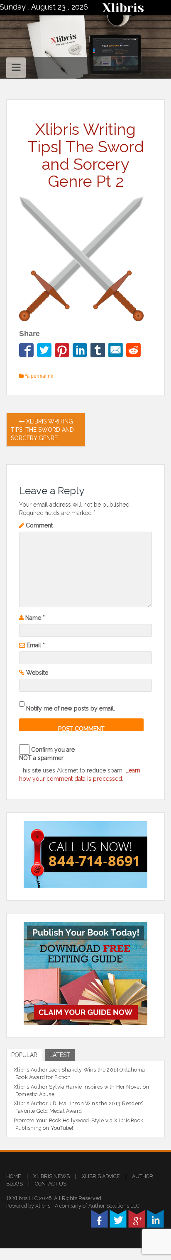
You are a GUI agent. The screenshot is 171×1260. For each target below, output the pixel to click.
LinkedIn (155, 1219)
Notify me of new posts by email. (70, 708)
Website (37, 672)
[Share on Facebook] (26, 350)
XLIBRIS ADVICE (101, 1176)
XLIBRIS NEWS (51, 1176)
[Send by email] (115, 350)
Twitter (118, 1219)
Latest (59, 1055)
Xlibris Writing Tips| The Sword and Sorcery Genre (42, 429)
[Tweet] (44, 350)
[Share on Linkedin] (80, 350)
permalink (41, 376)
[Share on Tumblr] (97, 350)
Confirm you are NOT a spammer (47, 753)
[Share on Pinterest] (62, 350)
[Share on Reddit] (133, 350)
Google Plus (136, 1219)
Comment (39, 525)
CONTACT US (50, 1184)
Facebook (99, 1219)
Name (35, 617)
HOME (13, 1176)
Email (36, 645)
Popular (24, 1055)
